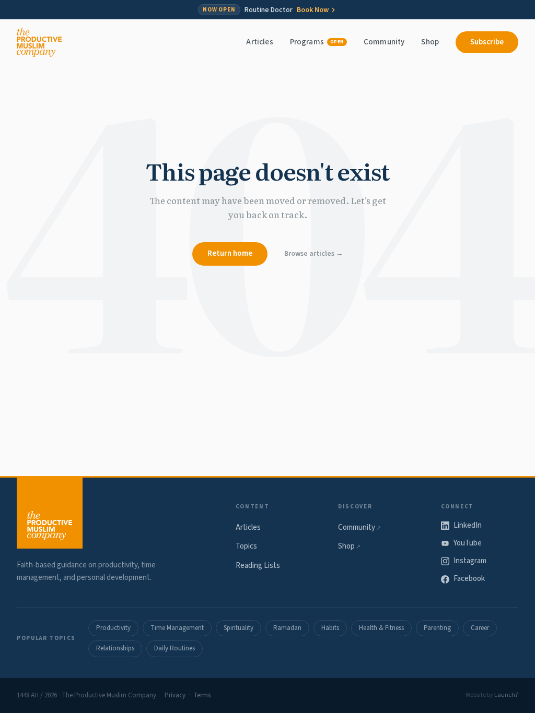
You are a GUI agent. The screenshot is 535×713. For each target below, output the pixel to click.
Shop (430, 42)
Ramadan (287, 628)
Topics (246, 546)
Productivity (113, 628)
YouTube (467, 543)
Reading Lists (258, 565)
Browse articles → (313, 253)
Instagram (469, 560)
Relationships (115, 648)
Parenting (437, 628)
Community (384, 42)
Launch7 (506, 695)
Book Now (313, 10)
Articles (259, 42)
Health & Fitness (381, 628)
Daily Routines (174, 648)
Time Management (177, 628)
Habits (330, 628)
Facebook (469, 578)
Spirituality (238, 628)
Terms (202, 695)
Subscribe (487, 42)
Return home (229, 253)
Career (480, 628)
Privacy (175, 695)
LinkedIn (467, 525)
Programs (317, 42)
